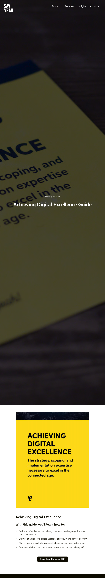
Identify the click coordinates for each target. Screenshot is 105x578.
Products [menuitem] (56, 6)
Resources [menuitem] (69, 6)
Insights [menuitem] (82, 6)
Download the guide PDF (52, 559)
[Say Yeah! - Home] (8, 8)
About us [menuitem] (94, 6)
